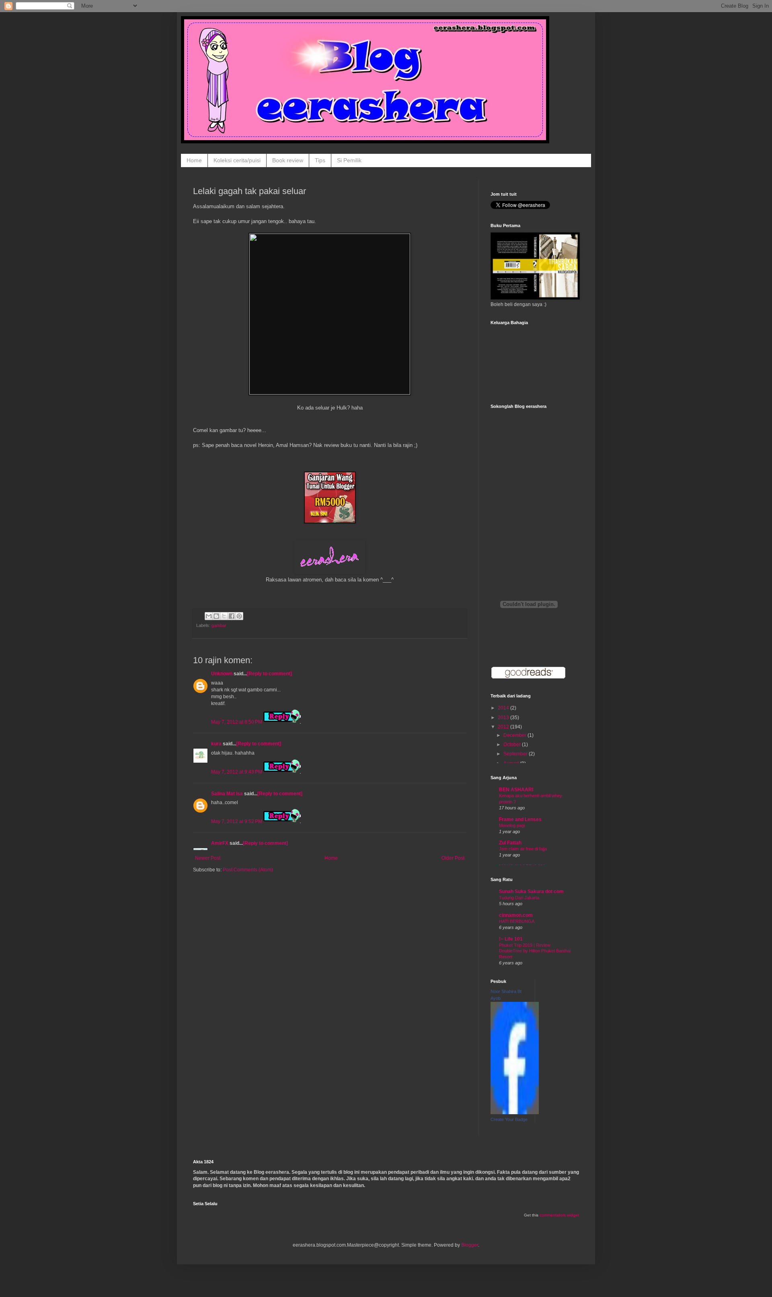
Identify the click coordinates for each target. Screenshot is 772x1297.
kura (216, 744)
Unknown (221, 673)
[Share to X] (224, 616)
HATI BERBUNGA (516, 921)
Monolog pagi (512, 825)
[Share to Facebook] (232, 616)
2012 (504, 727)
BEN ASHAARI (516, 789)
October (512, 744)
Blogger (469, 1245)
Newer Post (207, 858)
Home (194, 160)
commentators (553, 1215)
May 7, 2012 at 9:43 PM (237, 772)
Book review (287, 160)
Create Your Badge (509, 1119)
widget (573, 1215)
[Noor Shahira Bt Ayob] (515, 1112)
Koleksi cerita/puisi (237, 160)
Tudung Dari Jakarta (519, 897)
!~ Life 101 (511, 939)
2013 (504, 717)
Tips (320, 160)
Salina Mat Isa (227, 793)
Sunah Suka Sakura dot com (531, 891)
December (515, 735)
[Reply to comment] (269, 673)
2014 (504, 708)
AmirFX (219, 843)
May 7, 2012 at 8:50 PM (237, 722)
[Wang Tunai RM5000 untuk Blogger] (330, 522)
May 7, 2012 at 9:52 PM (237, 821)
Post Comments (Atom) (248, 870)
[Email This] (209, 616)
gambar (218, 625)
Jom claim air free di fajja (523, 848)
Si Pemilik (349, 160)
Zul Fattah (510, 843)
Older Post (452, 858)
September (516, 754)
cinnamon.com (516, 915)
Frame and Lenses (520, 819)
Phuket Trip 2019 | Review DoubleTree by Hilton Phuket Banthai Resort (535, 951)
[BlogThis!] (216, 616)
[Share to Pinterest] (239, 616)
